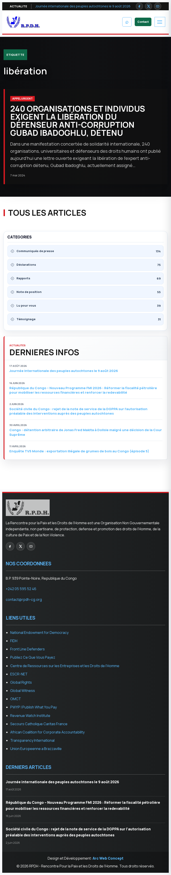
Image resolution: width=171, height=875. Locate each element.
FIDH (13, 640)
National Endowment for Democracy (39, 632)
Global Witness (22, 690)
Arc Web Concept (108, 858)
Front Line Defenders (27, 649)
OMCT (15, 698)
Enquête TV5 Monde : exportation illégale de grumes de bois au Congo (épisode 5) (79, 451)
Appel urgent (22, 98)
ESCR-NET (19, 674)
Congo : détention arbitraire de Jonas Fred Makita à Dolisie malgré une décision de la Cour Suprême (85, 432)
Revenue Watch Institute (30, 715)
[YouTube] (157, 6)
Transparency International (32, 740)
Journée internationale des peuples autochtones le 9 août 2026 (82, 6)
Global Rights (21, 682)
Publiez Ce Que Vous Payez (32, 657)
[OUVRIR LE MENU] (160, 22)
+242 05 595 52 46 (21, 588)
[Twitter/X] (148, 6)
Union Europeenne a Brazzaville (36, 748)
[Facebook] (139, 6)
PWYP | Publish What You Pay (33, 707)
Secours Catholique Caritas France (38, 723)
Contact (143, 22)
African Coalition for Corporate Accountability (47, 732)
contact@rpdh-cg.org (24, 599)
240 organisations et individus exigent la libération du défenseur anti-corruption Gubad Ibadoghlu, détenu (77, 120)
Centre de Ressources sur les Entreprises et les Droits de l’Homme (64, 665)
